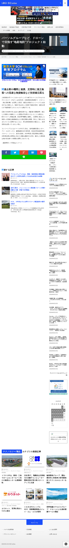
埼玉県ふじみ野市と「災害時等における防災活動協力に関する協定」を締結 (58, 356)
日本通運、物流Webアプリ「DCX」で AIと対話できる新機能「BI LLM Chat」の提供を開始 (58, 309)
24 (52, 420)
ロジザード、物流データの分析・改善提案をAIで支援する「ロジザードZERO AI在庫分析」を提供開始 (58, 281)
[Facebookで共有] (6, 152)
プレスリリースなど (38, 51)
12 (56, 413)
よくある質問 (53, 529)
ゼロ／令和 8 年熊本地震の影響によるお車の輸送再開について (58, 347)
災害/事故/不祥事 (26, 27)
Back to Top (34, 522)
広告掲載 (29, 529)
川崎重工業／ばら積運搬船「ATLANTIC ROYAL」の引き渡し (57, 300)
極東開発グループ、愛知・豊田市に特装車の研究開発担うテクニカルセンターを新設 (56, 479)
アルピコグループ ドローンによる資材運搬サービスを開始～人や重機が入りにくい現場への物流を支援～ (58, 213)
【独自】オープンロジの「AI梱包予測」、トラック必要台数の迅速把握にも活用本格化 (52, 165)
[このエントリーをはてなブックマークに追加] (32, 152)
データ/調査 (6, 30)
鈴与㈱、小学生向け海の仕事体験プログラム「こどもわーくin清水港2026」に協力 (58, 365)
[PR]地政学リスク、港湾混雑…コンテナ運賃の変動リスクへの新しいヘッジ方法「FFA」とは (58, 82)
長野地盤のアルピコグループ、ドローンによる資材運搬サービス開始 (56, 509)
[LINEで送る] (24, 157)
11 (54, 413)
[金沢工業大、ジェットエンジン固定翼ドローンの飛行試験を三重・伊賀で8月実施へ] (6, 191)
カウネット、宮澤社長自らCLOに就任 (12, 509)
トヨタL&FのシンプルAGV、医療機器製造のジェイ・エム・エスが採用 (34, 509)
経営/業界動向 (60, 27)
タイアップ (21, 30)
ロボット (4, 505)
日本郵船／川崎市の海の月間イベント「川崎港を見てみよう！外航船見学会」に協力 (58, 291)
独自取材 (4, 27)
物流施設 (4, 472)
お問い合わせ (53, 534)
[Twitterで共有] (15, 152)
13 (58, 413)
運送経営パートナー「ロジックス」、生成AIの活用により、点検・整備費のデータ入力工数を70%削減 (57, 254)
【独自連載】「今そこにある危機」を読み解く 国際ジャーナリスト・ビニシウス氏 (63, 143)
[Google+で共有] (23, 152)
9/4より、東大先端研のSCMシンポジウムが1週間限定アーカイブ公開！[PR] (58, 102)
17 (52, 417)
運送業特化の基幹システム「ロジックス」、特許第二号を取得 (58, 329)
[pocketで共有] (41, 152)
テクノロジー (6, 470)
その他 (29, 30)
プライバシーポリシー (10, 534)
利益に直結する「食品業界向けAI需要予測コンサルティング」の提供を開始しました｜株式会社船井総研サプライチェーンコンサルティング (58, 233)
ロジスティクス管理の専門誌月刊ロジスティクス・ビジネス (58, 439)
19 (56, 417)
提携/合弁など (27, 472)
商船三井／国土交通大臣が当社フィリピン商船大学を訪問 (58, 263)
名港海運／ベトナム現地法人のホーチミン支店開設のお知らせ (58, 185)
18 (54, 417)
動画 (42, 503)
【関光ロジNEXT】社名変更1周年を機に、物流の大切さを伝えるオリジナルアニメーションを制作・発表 (58, 243)
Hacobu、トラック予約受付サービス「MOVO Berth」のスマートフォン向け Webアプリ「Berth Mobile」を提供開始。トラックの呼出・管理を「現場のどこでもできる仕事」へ (58, 319)
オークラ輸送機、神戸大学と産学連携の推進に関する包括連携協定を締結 (58, 203)
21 (60, 417)
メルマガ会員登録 (9, 529)
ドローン (30, 51)
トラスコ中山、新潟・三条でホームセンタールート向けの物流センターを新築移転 (12, 479)
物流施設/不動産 (14, 27)
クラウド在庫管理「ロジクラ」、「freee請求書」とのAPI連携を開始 (58, 223)
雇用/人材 (50, 27)
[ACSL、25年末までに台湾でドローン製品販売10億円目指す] (6, 205)
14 (60, 413)
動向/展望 (49, 472)
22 (62, 417)
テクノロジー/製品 (39, 27)
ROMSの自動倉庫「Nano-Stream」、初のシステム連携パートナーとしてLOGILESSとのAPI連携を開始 (58, 193)
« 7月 (52, 425)
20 (58, 417)
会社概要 (29, 534)
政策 (14, 30)
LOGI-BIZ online (10, 544)
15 (62, 413)
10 (52, 413)
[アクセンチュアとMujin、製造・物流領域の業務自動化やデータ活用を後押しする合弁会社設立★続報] (6, 177)
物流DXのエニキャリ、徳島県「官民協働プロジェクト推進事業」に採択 (57, 271)
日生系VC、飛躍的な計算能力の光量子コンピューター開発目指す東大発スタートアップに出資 (34, 479)
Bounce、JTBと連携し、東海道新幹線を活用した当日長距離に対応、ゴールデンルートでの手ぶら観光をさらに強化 (58, 338)
